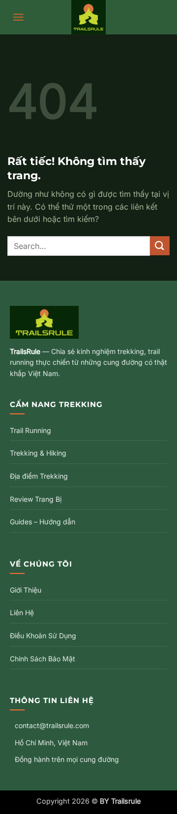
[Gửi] (160, 245)
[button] (18, 17)
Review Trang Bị (35, 499)
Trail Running (30, 430)
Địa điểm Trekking (39, 476)
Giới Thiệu (25, 590)
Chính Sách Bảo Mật (42, 658)
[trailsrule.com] (88, 17)
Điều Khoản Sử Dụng (43, 635)
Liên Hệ (22, 612)
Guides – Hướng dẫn (42, 521)
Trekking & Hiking (38, 453)
